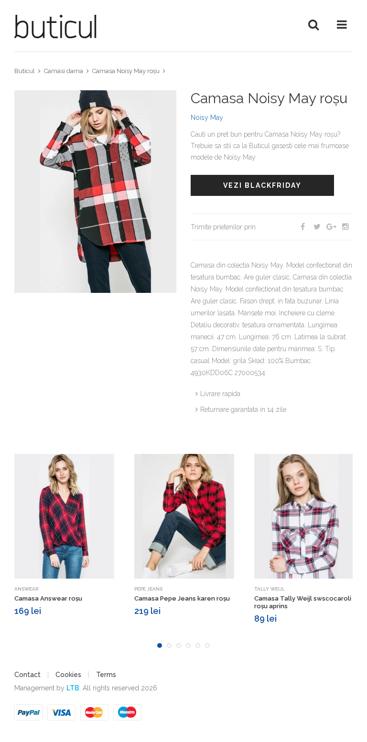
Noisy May (207, 117)
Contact (27, 674)
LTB (72, 688)
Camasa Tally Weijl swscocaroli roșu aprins (302, 602)
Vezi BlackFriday (262, 185)
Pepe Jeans (148, 588)
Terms (106, 674)
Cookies (68, 674)
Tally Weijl (269, 588)
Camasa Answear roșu (48, 598)
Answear (26, 588)
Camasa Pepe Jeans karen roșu (182, 598)
